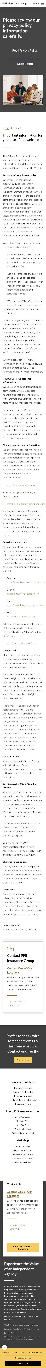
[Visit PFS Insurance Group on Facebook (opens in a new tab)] (9, 1236)
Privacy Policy (10, 1333)
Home (6, 128)
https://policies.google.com (21, 485)
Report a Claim (23, 1146)
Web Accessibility (23, 1162)
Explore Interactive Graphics (23, 1100)
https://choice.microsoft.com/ (22, 616)
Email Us (15, 1005)
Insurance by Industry (23, 1092)
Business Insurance (23, 1088)
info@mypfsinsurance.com (25, 910)
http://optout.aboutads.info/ (21, 643)
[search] (29, 3)
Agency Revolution (14, 1329)
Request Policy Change (23, 1158)
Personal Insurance (23, 1096)
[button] (38, 3)
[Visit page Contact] (22, 63)
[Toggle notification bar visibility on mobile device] (4, 1347)
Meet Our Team (23, 1121)
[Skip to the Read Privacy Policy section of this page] (22, 50)
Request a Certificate (23, 1154)
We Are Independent (23, 1129)
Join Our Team (23, 1125)
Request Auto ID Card (23, 1150)
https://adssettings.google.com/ (24, 593)
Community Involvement (23, 1133)
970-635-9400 (17, 1001)
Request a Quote (23, 1104)
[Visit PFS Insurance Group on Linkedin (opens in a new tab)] (14, 1236)
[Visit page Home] (14, 3)
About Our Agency (23, 1117)
